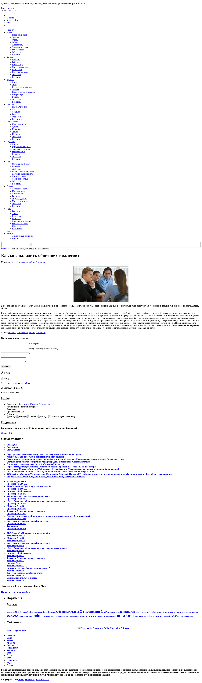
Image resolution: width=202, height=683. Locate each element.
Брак (14, 114)
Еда (31, 612)
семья (173, 615)
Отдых (10, 186)
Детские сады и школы (23, 174)
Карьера (16, 129)
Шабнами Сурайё (16, 507)
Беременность (18, 151)
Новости (16, 59)
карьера (22, 616)
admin (28, 383)
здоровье (12, 615)
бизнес (155, 612)
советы (180, 616)
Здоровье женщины (21, 146)
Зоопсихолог (16, 527)
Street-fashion (18, 50)
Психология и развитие (23, 171)
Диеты (15, 144)
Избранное (12, 660)
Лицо (14, 82)
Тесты (15, 131)
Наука (15, 238)
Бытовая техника (20, 223)
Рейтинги (16, 62)
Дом (9, 208)
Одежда (15, 40)
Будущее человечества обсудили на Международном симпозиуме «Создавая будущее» (49, 462)
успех (186, 616)
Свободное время (20, 189)
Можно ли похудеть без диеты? (22, 579)
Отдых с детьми (19, 198)
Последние (12, 444)
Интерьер (16, 218)
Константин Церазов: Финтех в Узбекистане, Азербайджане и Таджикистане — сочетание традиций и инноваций (63, 469)
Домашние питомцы (21, 221)
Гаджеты (16, 196)
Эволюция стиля (20, 47)
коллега (12, 262)
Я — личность (19, 124)
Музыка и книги (20, 201)
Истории (16, 134)
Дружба (15, 126)
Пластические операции (23, 92)
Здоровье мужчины (21, 149)
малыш (54, 616)
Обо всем (16, 52)
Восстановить (7, 8)
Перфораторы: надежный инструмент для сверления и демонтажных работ (44, 454)
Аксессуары (17, 45)
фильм (190, 616)
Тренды (15, 37)
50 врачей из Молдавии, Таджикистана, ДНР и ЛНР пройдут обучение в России (46, 476)
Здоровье (11, 141)
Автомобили (18, 194)
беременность (146, 612)
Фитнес (15, 89)
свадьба (166, 616)
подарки (106, 616)
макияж (47, 616)
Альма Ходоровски (17, 482)
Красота (10, 79)
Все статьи (17, 55)
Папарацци (17, 64)
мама (60, 616)
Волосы (15, 97)
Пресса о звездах (20, 72)
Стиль (112, 612)
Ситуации (40, 262)
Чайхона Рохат (15, 564)
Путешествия (18, 191)
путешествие (140, 616)
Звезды (10, 57)
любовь (37, 616)
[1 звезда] (11, 416)
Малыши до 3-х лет (21, 164)
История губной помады (19, 492)
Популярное (13, 447)
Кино (44, 612)
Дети (9, 161)
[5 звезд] (52, 416)
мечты (65, 616)
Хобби (15, 213)
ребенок (157, 615)
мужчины (91, 616)
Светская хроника (20, 67)
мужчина (79, 615)
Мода (9, 32)
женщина (178, 612)
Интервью (17, 69)
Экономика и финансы (23, 236)
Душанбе (25, 611)
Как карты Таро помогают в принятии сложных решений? (36, 457)
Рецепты (16, 211)
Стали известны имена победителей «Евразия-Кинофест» (35, 464)
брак (160, 612)
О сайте (10, 18)
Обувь (15, 42)
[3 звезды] (32, 416)
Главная (10, 30)
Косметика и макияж (22, 87)
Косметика (52, 612)
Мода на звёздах (19, 35)
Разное (10, 233)
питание (100, 616)
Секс (14, 109)
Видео (10, 231)
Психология (12, 122)
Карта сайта (12, 20)
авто (137, 612)
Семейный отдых (20, 179)
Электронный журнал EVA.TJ (33, 679)
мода (71, 616)
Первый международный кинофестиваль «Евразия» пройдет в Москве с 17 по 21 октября (51, 467)
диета (170, 612)
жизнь (195, 612)
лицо (28, 616)
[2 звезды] (21, 416)
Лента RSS (6, 433)
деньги (165, 612)
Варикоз (16, 154)
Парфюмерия (18, 94)
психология (125, 615)
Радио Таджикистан (17, 630)
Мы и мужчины (19, 107)
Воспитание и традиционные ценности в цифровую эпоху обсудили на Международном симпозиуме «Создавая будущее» (66, 459)
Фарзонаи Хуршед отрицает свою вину (26, 512)
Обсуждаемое (13, 449)
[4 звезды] (43, 416)
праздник (113, 616)
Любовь (10, 104)
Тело (14, 84)
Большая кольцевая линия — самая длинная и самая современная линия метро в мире (50, 472)
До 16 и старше (19, 176)
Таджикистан (125, 611)
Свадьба (16, 112)
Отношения (22, 262)
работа (32, 262)
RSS (9, 23)
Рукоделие (17, 216)
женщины (187, 612)
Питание (16, 166)
